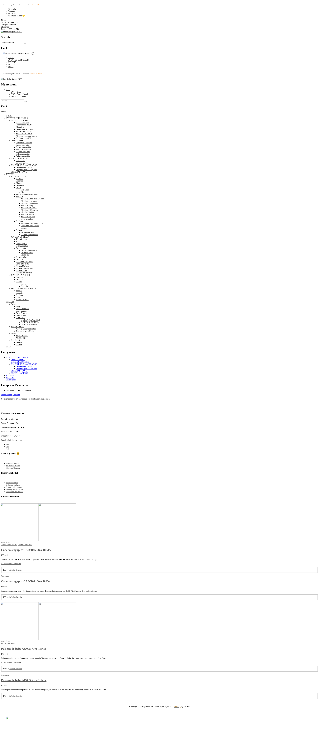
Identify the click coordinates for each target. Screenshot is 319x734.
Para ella (24, 286)
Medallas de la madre (29, 201)
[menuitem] (11, 58)
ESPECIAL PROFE (19, 172)
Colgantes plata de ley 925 (26, 170)
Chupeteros (20, 127)
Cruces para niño (22, 145)
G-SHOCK (20, 318)
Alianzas (19, 179)
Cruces (18, 187)
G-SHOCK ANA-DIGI (30, 320)
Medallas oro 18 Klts (24, 134)
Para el (23, 284)
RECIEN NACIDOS (19, 120)
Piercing (24, 228)
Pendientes (20, 221)
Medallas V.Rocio (28, 217)
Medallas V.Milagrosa (29, 210)
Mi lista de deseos (13, 466)
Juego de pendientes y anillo (27, 194)
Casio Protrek (21, 313)
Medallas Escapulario (29, 203)
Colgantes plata (22, 246)
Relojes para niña (23, 154)
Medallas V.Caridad (29, 208)
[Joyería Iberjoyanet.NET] (11, 32)
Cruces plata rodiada (29, 250)
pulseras (19, 297)
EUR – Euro (16, 92)
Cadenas (19, 181)
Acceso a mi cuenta (13, 463)
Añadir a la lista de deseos (11, 564)
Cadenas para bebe (25, 545)
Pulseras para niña (23, 152)
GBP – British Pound (19, 94)
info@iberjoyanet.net (15, 440)
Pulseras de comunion (29, 235)
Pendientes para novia (24, 261)
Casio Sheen (21, 315)
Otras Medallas (27, 219)
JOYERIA (10, 174)
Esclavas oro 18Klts (24, 131)
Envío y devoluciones (14, 489)
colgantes (19, 293)
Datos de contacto (13, 485)
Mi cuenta (12, 9)
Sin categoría (11, 380)
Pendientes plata (22, 264)
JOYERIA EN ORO (19, 176)
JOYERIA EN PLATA (20, 237)
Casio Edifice (21, 311)
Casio (13, 304)
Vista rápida (5, 542)
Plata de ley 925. (22, 163)
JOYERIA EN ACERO (20, 275)
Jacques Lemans (17, 327)
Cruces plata (21, 248)
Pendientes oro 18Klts (24, 138)
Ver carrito (12, 13)
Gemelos (19, 277)
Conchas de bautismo (24, 129)
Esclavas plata (21, 257)
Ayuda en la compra (14, 487)
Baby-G (19, 306)
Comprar (11, 11)
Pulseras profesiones (24, 273)
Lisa (22, 192)
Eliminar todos (6, 395)
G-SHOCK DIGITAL (30, 322)
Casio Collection (22, 309)
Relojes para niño (23, 156)
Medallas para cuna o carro (26, 136)
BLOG (9, 347)
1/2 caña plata (21, 239)
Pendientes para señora (30, 226)
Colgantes (20, 185)
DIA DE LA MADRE (20, 158)
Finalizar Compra (13, 468)
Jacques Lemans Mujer (25, 331)
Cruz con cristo (27, 253)
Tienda (3, 20)
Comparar (5, 576)
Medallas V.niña (27, 212)
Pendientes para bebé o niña (32, 223)
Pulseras (19, 230)
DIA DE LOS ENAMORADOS (24, 165)
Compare (16, 395)
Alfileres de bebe (22, 122)
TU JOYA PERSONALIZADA (24, 288)
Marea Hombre (22, 335)
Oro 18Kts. (20, 161)
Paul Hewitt (15, 340)
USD (8, 90)
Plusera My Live (22, 266)
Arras (18, 241)
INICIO (9, 116)
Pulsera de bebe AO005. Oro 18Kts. (23, 648)
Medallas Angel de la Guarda (32, 199)
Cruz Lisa (25, 255)
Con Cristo (25, 190)
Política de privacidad (14, 492)
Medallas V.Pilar (27, 214)
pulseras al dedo (22, 300)
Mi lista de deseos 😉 (16, 16)
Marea (13, 333)
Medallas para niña (23, 149)
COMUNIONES (18, 140)
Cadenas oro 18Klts (24, 125)
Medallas (19, 196)
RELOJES (10, 302)
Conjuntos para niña (24, 143)
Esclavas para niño (23, 147)
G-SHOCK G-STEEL (30, 324)
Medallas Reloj (27, 205)
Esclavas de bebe (27, 232)
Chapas (19, 183)
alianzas (19, 291)
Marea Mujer (21, 338)
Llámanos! (5, 27)
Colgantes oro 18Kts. (24, 167)
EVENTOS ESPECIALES (17, 118)
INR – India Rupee (18, 96)
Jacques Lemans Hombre (26, 329)
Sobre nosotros (12, 483)
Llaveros (19, 259)
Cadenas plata (21, 244)
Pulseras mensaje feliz (24, 268)
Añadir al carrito (15, 570)
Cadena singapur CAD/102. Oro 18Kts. (26, 549)
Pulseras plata (21, 270)
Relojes (19, 342)
